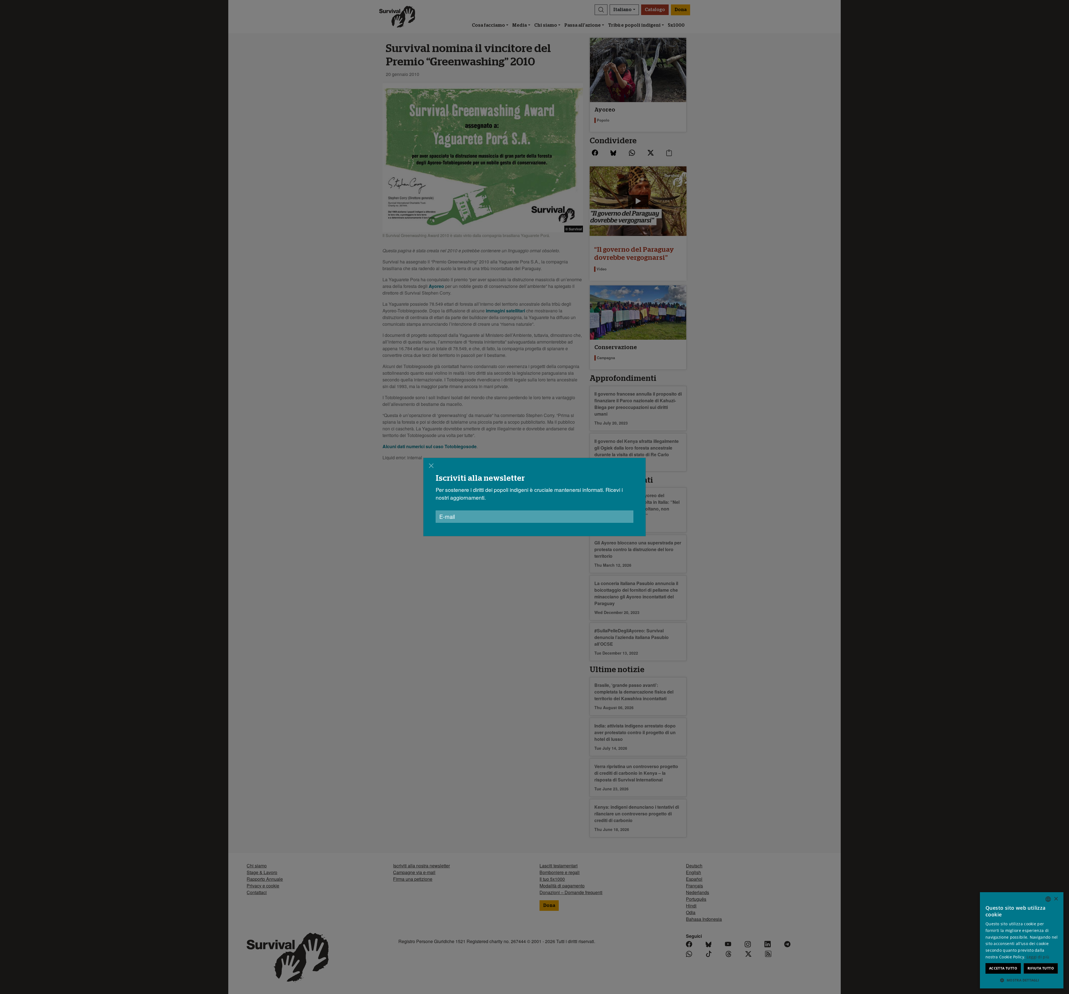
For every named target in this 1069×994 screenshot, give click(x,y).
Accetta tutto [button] (1003, 968)
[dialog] (534, 497)
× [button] (1056, 899)
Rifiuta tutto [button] (1041, 968)
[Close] (431, 465)
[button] (1021, 980)
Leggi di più (1038, 957)
